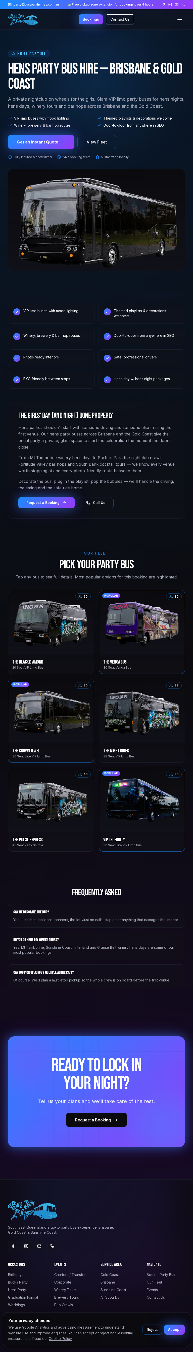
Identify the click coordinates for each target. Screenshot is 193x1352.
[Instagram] (170, 4)
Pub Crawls (63, 1305)
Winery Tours (65, 1290)
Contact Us (120, 19)
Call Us (99, 502)
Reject (152, 1329)
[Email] (176, 4)
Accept (174, 1329)
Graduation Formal (23, 1297)
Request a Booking (43, 502)
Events (152, 1290)
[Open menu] (180, 19)
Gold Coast (110, 1274)
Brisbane (108, 1282)
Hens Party (17, 1290)
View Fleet (97, 141)
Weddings (16, 1305)
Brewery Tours (66, 1297)
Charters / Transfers (70, 1274)
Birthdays (15, 1274)
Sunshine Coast (113, 1290)
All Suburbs (110, 1297)
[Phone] (183, 4)
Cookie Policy (60, 1338)
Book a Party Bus (161, 1274)
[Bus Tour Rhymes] (23, 19)
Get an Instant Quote (37, 141)
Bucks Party (18, 1282)
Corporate (62, 1282)
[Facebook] (163, 4)
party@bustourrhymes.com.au (36, 4)
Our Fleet (154, 1282)
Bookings (91, 19)
